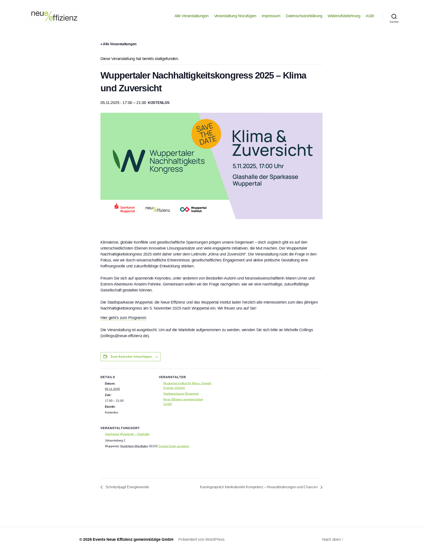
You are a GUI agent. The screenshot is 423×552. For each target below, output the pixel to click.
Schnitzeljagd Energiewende (127, 487)
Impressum (271, 16)
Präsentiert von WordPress (201, 539)
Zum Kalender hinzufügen (131, 356)
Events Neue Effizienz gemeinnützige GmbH (133, 539)
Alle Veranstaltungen (191, 16)
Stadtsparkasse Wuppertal (181, 393)
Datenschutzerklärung (304, 16)
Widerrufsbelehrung (344, 16)
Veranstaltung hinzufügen (235, 16)
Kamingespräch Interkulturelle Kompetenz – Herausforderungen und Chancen (259, 487)
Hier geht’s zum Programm (123, 317)
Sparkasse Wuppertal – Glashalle (127, 434)
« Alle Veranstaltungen (118, 44)
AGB (370, 16)
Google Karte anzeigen (173, 446)
